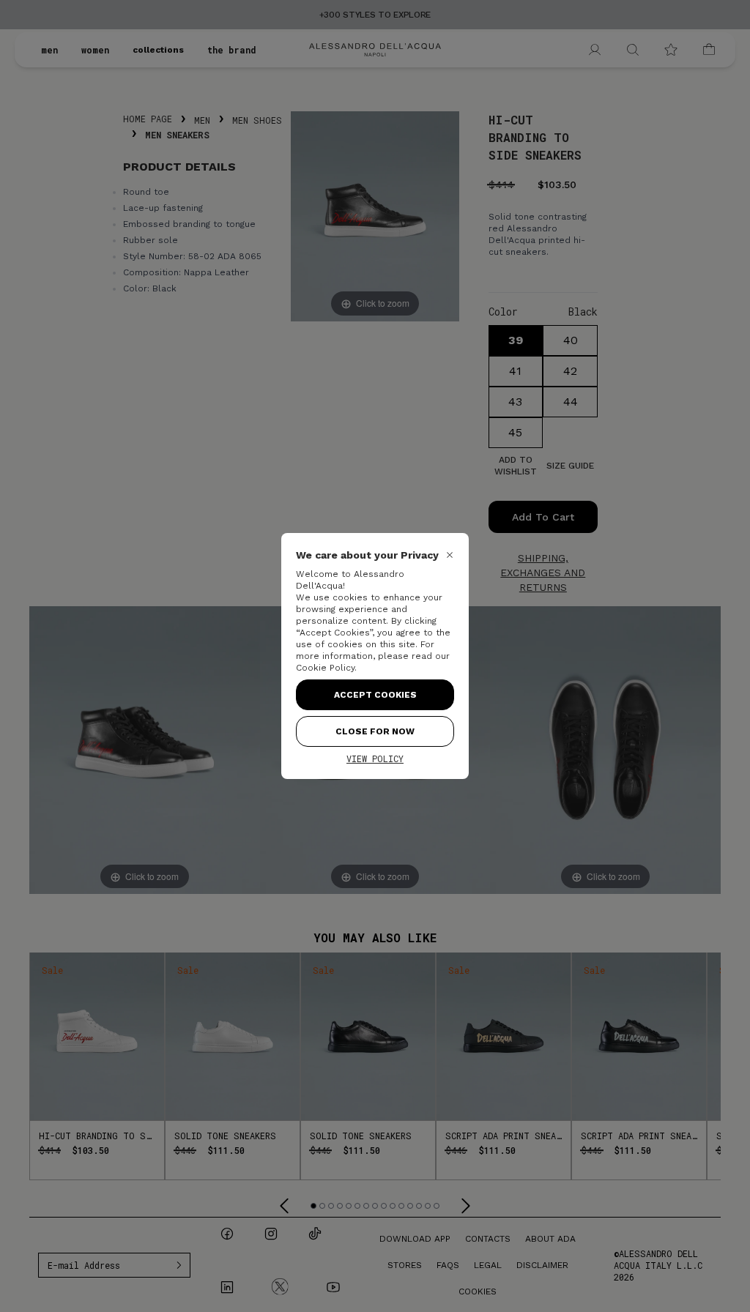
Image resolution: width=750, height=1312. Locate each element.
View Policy (375, 758)
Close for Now (375, 731)
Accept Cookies (375, 695)
